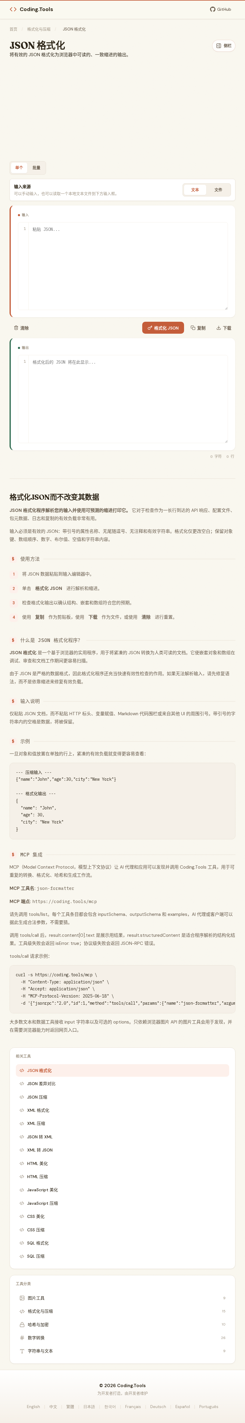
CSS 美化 (36, 1216)
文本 (195, 189)
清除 (24, 328)
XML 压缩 (36, 1123)
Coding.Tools (36, 9)
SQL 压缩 (36, 1256)
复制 (201, 328)
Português (208, 1406)
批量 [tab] (36, 167)
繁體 (70, 1406)
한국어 (110, 1406)
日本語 (89, 1406)
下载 (227, 328)
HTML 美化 (37, 1163)
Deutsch (158, 1406)
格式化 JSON (166, 328)
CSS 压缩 (36, 1230)
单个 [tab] (19, 167)
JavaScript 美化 (42, 1189)
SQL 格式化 (38, 1243)
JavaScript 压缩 (42, 1203)
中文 (53, 1406)
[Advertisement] (122, 110)
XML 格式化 (38, 1110)
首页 (13, 29)
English (33, 1406)
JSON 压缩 (37, 1097)
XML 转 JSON (40, 1150)
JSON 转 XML (40, 1137)
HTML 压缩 (37, 1176)
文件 (218, 189)
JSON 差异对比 (41, 1083)
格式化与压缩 (38, 29)
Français (133, 1406)
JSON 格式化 (39, 1070)
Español (182, 1406)
